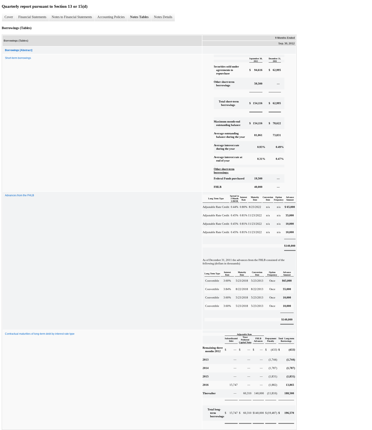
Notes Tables (139, 17)
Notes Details (163, 17)
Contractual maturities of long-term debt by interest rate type (39, 334)
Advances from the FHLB (19, 195)
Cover (9, 17)
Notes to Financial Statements (72, 17)
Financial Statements (32, 17)
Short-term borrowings (18, 58)
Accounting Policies (111, 17)
